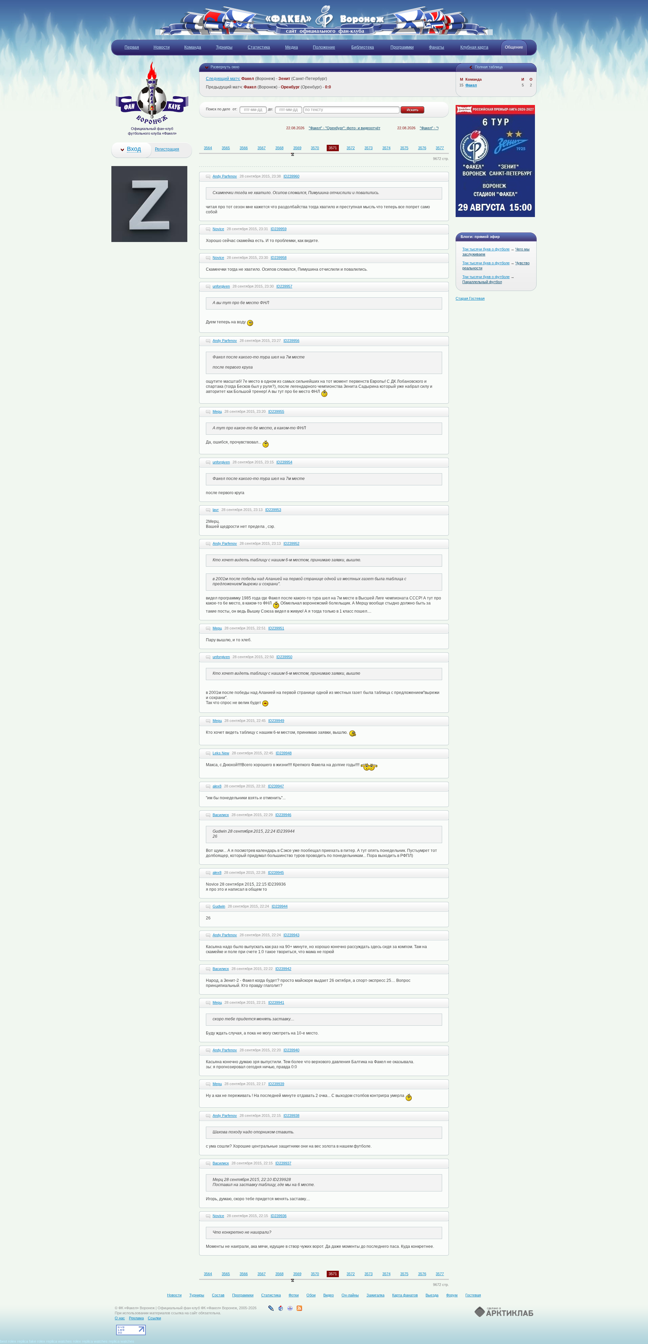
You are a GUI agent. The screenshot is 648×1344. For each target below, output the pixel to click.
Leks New (221, 753)
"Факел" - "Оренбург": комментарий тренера (429, 128)
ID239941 (276, 1002)
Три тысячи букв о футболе (486, 249)
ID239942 (283, 969)
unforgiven (221, 286)
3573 (368, 148)
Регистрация (167, 149)
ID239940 (291, 1050)
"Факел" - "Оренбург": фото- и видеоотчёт (316, 128)
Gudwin (219, 906)
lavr (216, 510)
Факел (471, 85)
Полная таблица (489, 67)
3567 (262, 148)
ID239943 (291, 935)
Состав (218, 1295)
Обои (311, 1295)
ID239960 (291, 176)
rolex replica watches (90, 1341)
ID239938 (291, 1115)
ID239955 (276, 411)
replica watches (59, 1341)
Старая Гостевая (470, 298)
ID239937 (283, 1163)
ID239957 (284, 286)
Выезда (432, 1295)
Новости (174, 1295)
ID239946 (283, 815)
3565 (226, 148)
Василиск (221, 815)
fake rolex (37, 1341)
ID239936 (279, 1216)
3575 (404, 148)
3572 (351, 148)
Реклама (136, 1318)
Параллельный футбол (482, 282)
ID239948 (284, 753)
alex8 (217, 786)
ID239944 (280, 906)
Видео (328, 1295)
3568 (279, 148)
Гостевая (473, 1295)
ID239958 (279, 258)
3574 (386, 148)
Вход (134, 148)
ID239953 (273, 510)
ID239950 (284, 657)
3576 (422, 148)
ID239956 (291, 341)
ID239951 (276, 628)
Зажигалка (375, 1295)
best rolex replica (14, 1341)
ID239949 (276, 721)
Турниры (196, 1295)
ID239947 (276, 786)
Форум (452, 1295)
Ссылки (154, 1318)
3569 (297, 148)
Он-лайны (350, 1295)
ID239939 (276, 1084)
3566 (244, 148)
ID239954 (284, 462)
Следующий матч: (223, 78)
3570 (315, 148)
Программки (242, 1295)
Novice (218, 229)
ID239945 (276, 872)
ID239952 (291, 543)
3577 (440, 148)
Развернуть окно (225, 67)
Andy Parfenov (225, 176)
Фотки (294, 1295)
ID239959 (279, 229)
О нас (120, 1318)
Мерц (217, 411)
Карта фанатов (405, 1295)
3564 (208, 148)
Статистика (271, 1295)
